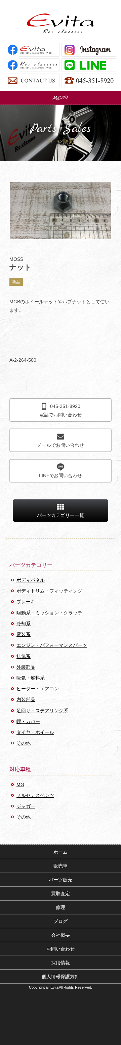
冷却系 (23, 623)
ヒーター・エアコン (37, 688)
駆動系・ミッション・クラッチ (49, 612)
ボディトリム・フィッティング (49, 591)
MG (20, 784)
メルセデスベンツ (35, 795)
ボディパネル (30, 580)
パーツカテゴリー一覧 (60, 515)
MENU (60, 97)
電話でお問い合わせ (60, 410)
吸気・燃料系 (30, 678)
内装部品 (25, 699)
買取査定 (60, 893)
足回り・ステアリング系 (42, 710)
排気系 (23, 656)
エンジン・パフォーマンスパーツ (51, 645)
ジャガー (25, 806)
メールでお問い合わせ (60, 445)
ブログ (60, 921)
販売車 (60, 866)
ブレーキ (25, 601)
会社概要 (60, 935)
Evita (60, 23)
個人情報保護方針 (60, 976)
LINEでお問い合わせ (60, 475)
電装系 (23, 634)
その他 (23, 743)
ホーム (60, 852)
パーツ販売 (60, 879)
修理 (60, 907)
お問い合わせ (60, 949)
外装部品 (25, 667)
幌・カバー (28, 721)
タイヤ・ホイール (35, 732)
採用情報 (60, 962)
